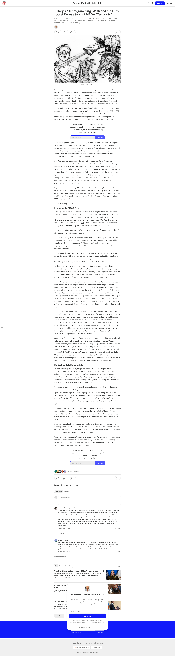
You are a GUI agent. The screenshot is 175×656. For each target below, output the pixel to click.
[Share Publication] (152, 3)
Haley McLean (66, 577)
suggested (110, 237)
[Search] (148, 3)
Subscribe (160, 3)
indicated (96, 426)
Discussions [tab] (68, 566)
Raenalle (61, 508)
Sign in (169, 3)
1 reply (62, 534)
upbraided (93, 387)
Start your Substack (82, 647)
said (82, 222)
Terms (90, 643)
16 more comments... (60, 556)
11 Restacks (76, 471)
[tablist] (62, 491)
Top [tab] (56, 566)
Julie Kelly (62, 26)
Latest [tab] (61, 566)
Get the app (96, 647)
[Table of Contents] (2, 328)
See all (58, 616)
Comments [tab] (58, 491)
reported (104, 103)
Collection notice (98, 643)
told (114, 240)
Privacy (85, 643)
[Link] (51, 208)
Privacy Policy (101, 622)
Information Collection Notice (87, 622)
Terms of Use (96, 620)
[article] (87, 575)
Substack (78, 652)
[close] (105, 586)
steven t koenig (63, 540)
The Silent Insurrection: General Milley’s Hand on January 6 (79, 571)
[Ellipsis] (119, 507)
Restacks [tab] (66, 491)
